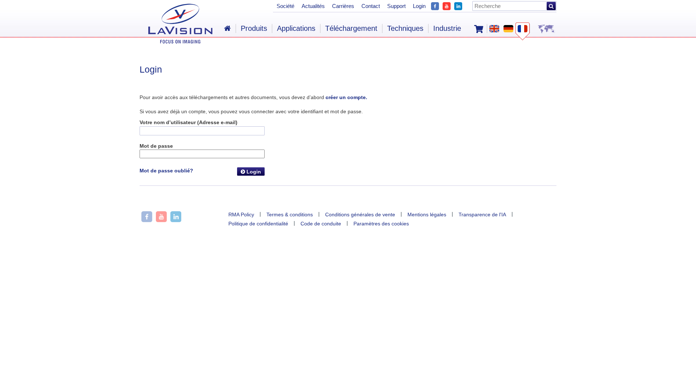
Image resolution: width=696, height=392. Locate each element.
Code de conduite (321, 223)
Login (253, 172)
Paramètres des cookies (381, 223)
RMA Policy (241, 214)
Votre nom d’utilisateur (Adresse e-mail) (188, 122)
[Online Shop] (478, 28)
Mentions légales (426, 214)
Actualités (313, 6)
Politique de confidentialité (258, 223)
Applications (296, 28)
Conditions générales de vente (360, 214)
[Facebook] (435, 5)
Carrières (343, 6)
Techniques (405, 28)
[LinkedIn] (458, 5)
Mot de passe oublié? (166, 170)
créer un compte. (346, 97)
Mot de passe (156, 146)
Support (396, 6)
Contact (370, 6)
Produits (254, 28)
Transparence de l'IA (482, 214)
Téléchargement (351, 28)
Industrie (447, 28)
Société (285, 6)
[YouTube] (446, 5)
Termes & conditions (289, 214)
